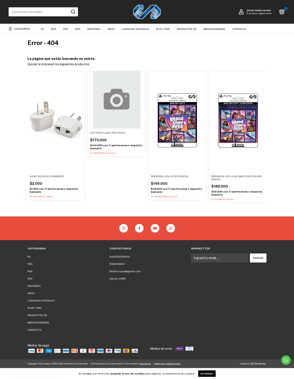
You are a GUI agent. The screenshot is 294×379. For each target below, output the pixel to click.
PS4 (65, 29)
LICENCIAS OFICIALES (135, 29)
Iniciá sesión (263, 10)
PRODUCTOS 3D (187, 29)
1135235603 (117, 264)
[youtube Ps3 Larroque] (155, 228)
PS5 (77, 29)
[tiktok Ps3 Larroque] (170, 228)
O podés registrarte (259, 13)
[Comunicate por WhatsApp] (286, 360)
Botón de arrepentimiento (167, 363)
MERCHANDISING (214, 29)
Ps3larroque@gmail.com (125, 271)
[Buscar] (72, 12)
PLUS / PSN (163, 29)
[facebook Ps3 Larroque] (139, 228)
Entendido (207, 373)
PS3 (53, 29)
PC (42, 29)
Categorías (22, 28)
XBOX (111, 29)
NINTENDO (94, 29)
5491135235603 (119, 256)
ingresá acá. (145, 363)
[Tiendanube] (253, 364)
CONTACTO (239, 29)
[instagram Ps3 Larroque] (123, 228)
